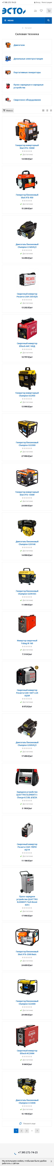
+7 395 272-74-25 (9, 2)
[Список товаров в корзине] (49, 13)
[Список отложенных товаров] (41, 11)
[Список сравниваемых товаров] (35, 12)
